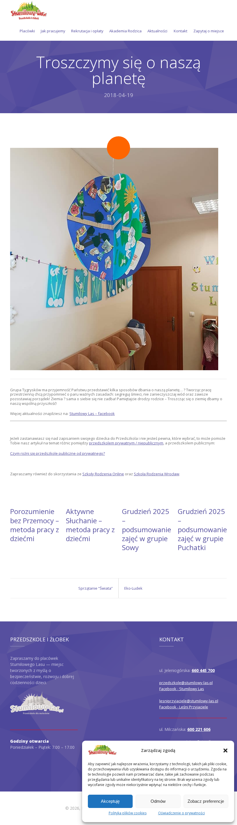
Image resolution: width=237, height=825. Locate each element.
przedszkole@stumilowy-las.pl (186, 682)
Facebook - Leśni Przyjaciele (183, 706)
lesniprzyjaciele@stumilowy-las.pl (188, 700)
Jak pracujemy (53, 30)
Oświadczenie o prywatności (181, 813)
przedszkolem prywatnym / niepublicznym (126, 443)
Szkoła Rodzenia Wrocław (156, 473)
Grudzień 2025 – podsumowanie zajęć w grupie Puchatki (202, 529)
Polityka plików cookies (128, 813)
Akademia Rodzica (125, 30)
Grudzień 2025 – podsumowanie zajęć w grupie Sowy (146, 529)
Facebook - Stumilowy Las (181, 688)
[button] (225, 750)
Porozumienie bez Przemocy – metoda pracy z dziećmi (34, 524)
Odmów (158, 801)
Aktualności (157, 30)
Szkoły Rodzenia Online (103, 473)
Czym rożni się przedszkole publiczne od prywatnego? (57, 453)
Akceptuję (110, 801)
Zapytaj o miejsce (208, 30)
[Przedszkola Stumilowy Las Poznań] (28, 10)
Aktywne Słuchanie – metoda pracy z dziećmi (90, 524)
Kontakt (180, 30)
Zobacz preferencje (206, 801)
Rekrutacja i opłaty (87, 30)
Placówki (27, 30)
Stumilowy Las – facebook (92, 413)
